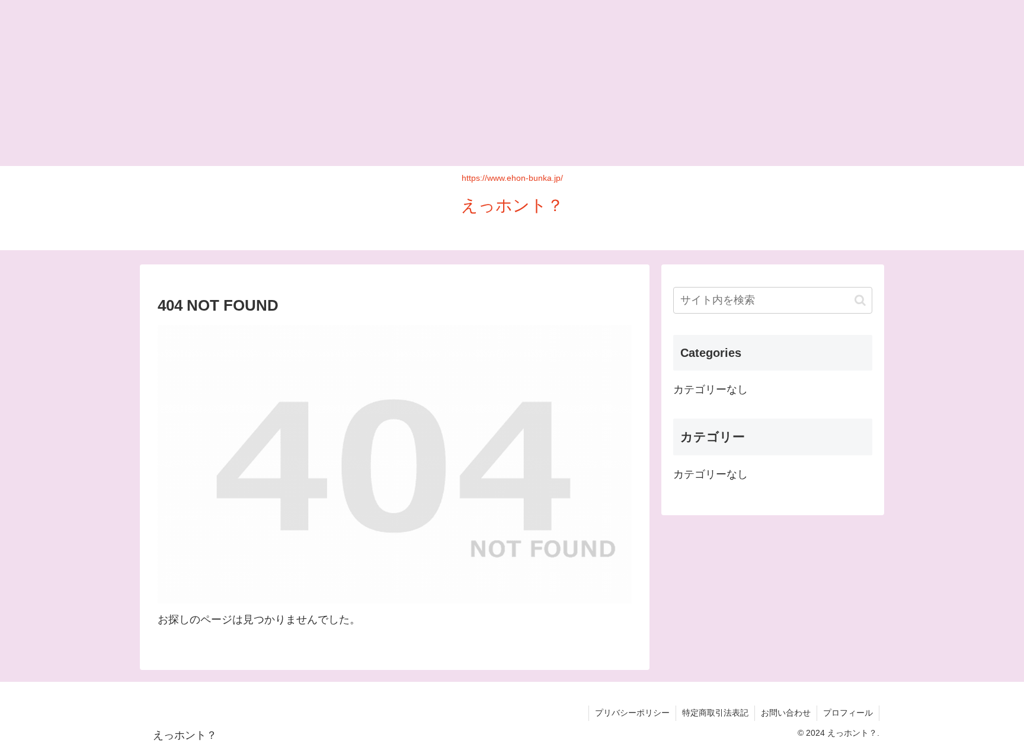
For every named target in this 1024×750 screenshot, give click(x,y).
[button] (860, 300)
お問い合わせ (786, 712)
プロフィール (848, 712)
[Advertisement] (355, 83)
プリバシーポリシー (632, 712)
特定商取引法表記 (715, 712)
